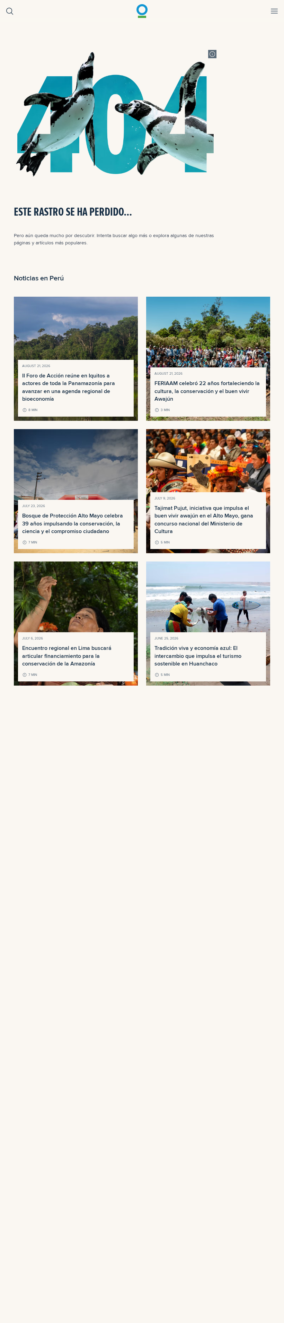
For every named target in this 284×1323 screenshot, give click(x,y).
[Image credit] (212, 54)
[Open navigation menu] (274, 11)
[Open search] (10, 11)
